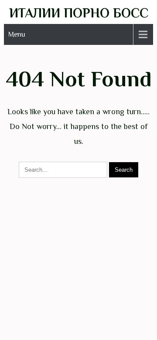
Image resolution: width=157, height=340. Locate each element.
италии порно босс (78, 13)
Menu (16, 34)
